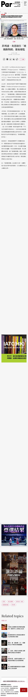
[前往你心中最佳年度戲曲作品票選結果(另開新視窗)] (14, 535)
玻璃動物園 (20, 72)
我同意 (23, 690)
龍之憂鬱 (5, 67)
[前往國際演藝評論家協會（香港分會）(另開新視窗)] (14, 345)
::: (21, 2)
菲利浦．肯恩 (19, 601)
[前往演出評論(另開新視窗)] (14, 574)
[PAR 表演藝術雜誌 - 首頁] (10, 4)
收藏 (23, 59)
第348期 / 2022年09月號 (14, 54)
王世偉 (15, 53)
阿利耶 (5, 77)
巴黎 (4, 601)
